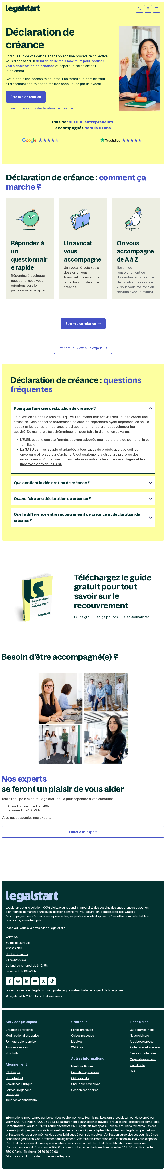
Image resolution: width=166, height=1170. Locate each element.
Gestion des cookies (84, 1090)
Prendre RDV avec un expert (81, 348)
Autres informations (87, 1058)
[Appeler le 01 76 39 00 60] (139, 9)
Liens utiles (139, 1022)
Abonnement (16, 1064)
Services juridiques (21, 1022)
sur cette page (60, 1156)
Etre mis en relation (80, 324)
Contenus (79, 1022)
